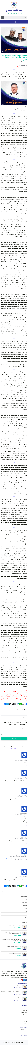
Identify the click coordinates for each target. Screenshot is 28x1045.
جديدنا (26, 908)
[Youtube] (22, 980)
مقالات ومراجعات (24, 1017)
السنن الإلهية (25, 905)
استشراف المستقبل (24, 902)
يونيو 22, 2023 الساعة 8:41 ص (21, 760)
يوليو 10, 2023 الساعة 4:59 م (21, 859)
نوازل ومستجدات (24, 917)
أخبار (26, 899)
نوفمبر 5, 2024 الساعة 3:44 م (21, 877)
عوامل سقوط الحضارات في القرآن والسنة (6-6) (14, 953)
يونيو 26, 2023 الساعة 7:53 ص (21, 838)
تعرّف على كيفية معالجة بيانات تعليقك (12, 748)
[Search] (2, 17)
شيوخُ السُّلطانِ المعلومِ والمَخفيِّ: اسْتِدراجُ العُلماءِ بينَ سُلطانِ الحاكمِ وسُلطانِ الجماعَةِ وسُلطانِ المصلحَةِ (12, 933)
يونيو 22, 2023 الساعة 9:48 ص (20, 778)
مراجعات (25, 911)
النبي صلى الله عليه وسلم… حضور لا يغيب (14, 925)
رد (26, 765)
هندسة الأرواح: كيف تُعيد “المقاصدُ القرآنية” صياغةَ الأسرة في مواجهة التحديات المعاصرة (11, 940)
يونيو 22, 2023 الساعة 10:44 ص (20, 796)
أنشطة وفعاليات (24, 1019)
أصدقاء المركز (25, 1023)
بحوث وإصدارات (25, 1010)
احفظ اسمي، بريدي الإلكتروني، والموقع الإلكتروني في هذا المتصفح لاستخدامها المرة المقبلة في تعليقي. (15, 724)
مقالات (26, 914)
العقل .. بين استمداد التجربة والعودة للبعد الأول (13, 946)
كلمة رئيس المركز (24, 1008)
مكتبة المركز (25, 1021)
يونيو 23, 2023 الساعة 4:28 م (21, 814)
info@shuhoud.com (23, 1035)
